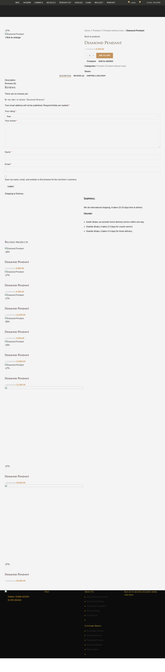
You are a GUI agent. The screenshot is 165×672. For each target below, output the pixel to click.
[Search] (144, 2)
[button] (8, 257)
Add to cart (104, 55)
